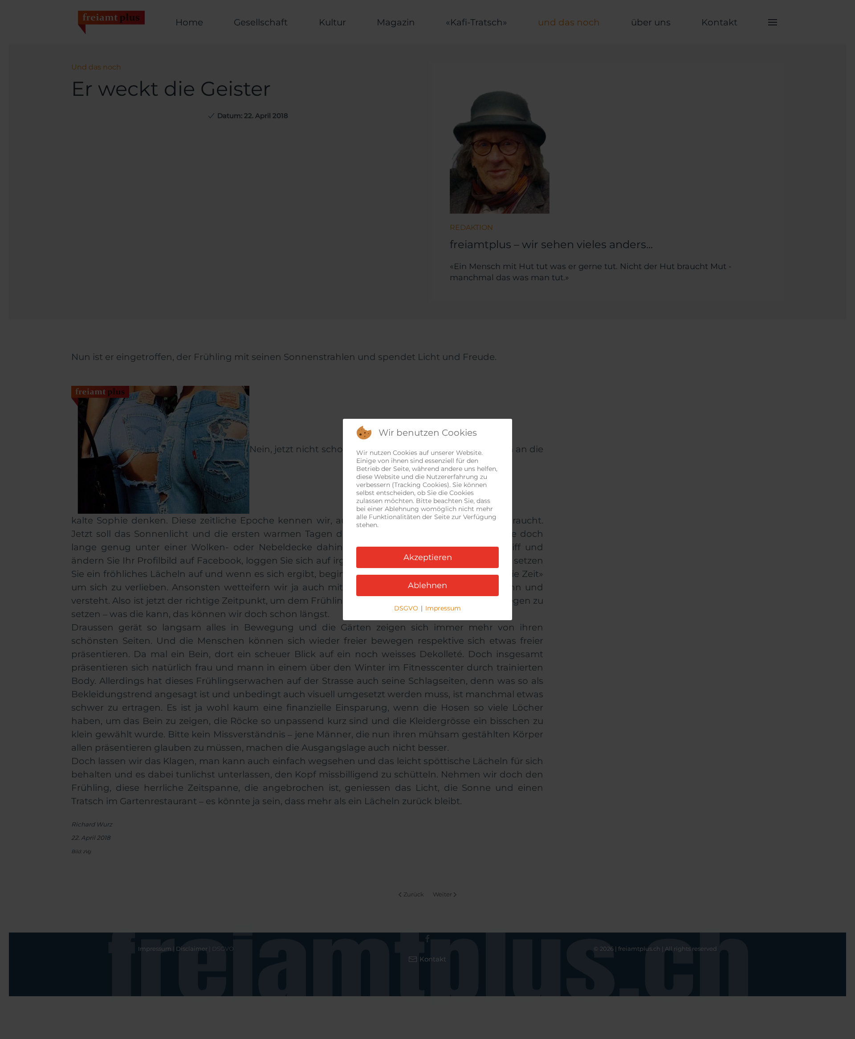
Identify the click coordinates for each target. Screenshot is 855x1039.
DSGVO (406, 608)
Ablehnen (427, 585)
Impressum (443, 608)
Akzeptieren (427, 557)
